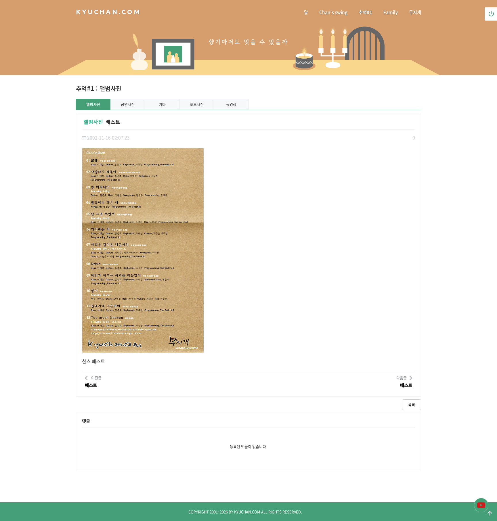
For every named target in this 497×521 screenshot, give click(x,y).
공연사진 (128, 104)
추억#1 (365, 12)
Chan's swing (333, 12)
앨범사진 (93, 104)
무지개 (415, 12)
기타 (162, 104)
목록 (411, 404)
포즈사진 (197, 104)
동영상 (231, 104)
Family (390, 12)
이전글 (93, 381)
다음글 (404, 381)
